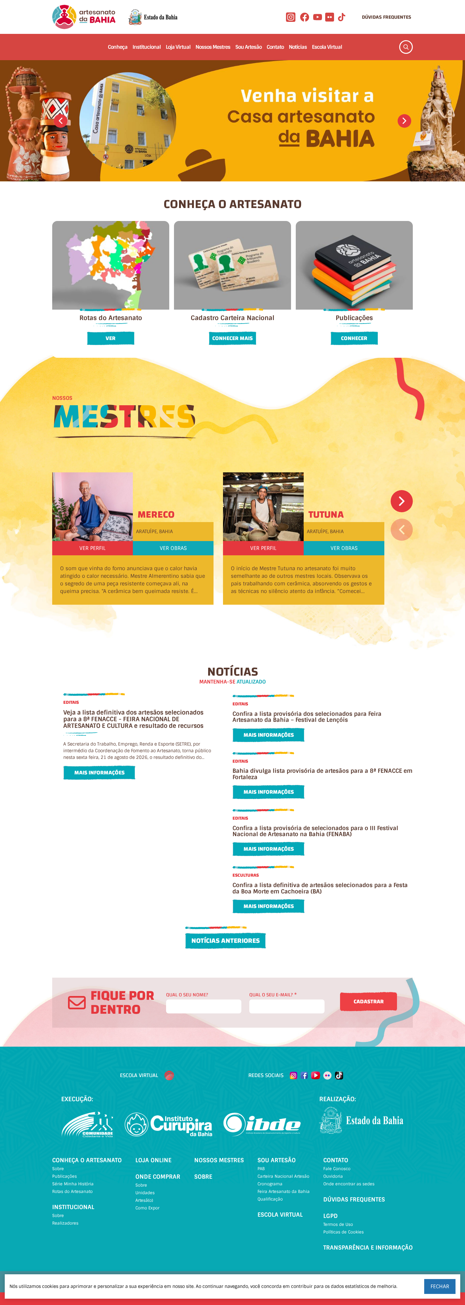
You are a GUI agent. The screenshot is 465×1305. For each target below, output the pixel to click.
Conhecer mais (232, 338)
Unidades (145, 1192)
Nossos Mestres (212, 47)
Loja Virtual (178, 47)
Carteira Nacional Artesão (283, 1176)
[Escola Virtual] (169, 1075)
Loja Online (153, 1160)
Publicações (64, 1176)
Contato (275, 47)
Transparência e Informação (368, 1247)
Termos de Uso (338, 1224)
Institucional (147, 47)
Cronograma (269, 1184)
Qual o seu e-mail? (273, 995)
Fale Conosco (336, 1168)
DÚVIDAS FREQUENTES (386, 17)
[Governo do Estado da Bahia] (152, 17)
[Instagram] (290, 17)
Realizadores (65, 1223)
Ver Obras (173, 548)
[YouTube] (317, 17)
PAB (261, 1168)
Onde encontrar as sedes (349, 1184)
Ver (110, 338)
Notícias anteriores (225, 940)
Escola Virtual (327, 47)
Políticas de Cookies (343, 1232)
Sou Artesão (248, 47)
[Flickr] (329, 17)
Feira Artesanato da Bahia (283, 1191)
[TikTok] (341, 17)
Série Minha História (73, 1184)
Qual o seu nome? (187, 995)
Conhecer (354, 338)
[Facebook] (304, 17)
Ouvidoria (333, 1176)
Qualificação (270, 1199)
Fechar (440, 1286)
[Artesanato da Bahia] (83, 17)
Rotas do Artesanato (72, 1191)
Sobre (58, 1168)
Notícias (298, 47)
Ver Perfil (92, 548)
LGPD (330, 1216)
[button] (60, 121)
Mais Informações (99, 772)
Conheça (117, 47)
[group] (232, 120)
